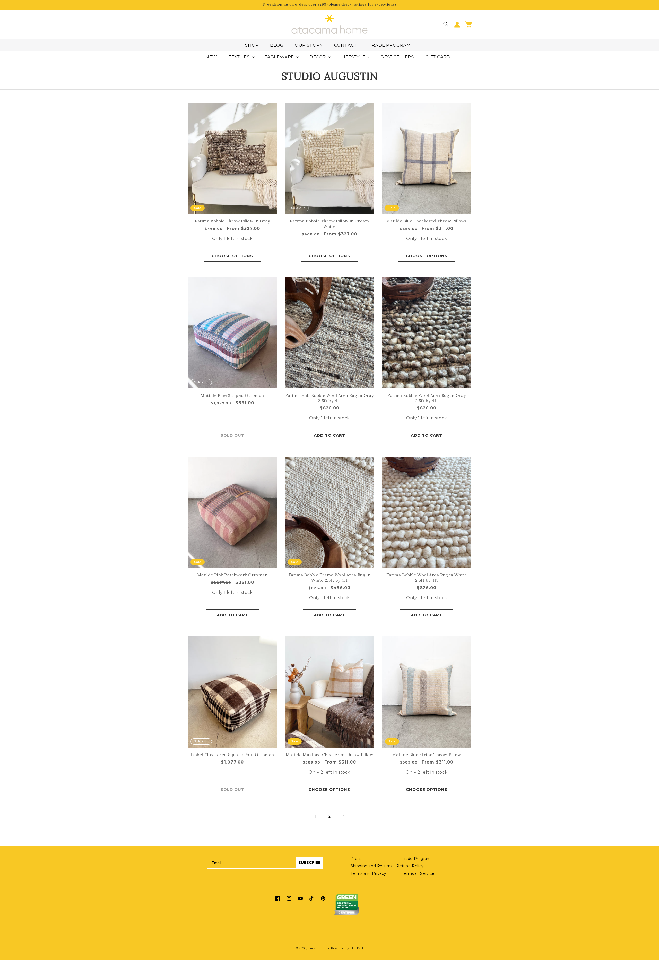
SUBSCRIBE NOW (380, 512)
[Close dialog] (421, 428)
